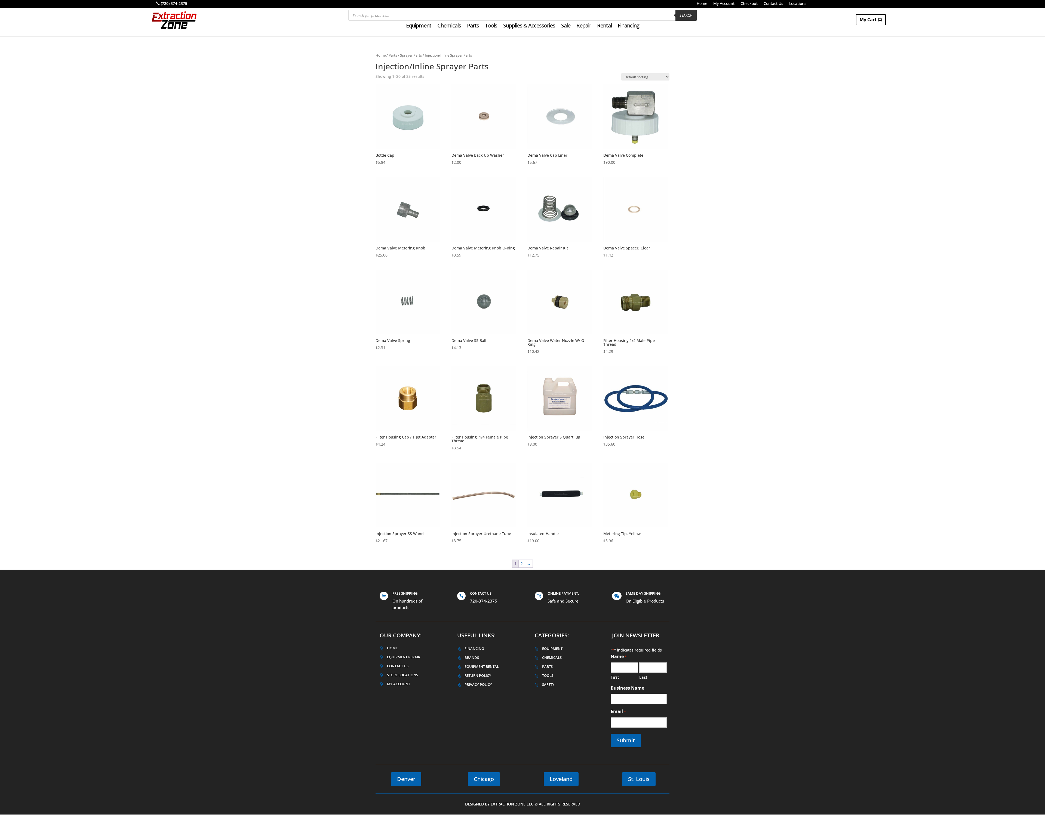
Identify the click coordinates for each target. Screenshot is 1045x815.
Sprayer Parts (411, 55)
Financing (628, 26)
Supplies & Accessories (529, 26)
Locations (797, 4)
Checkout (749, 4)
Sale (565, 26)
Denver (406, 779)
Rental (604, 26)
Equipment (418, 26)
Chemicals (449, 26)
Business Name (627, 688)
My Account (723, 4)
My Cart (868, 20)
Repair (583, 26)
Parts (473, 26)
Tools (491, 26)
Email (618, 711)
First (615, 677)
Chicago (484, 779)
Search (686, 15)
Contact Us (773, 4)
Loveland (561, 779)
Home (702, 4)
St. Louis (639, 779)
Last (643, 677)
